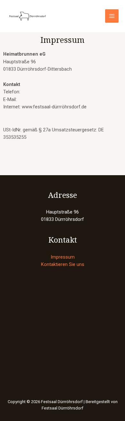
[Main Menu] (112, 16)
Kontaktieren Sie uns (62, 264)
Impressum (63, 257)
